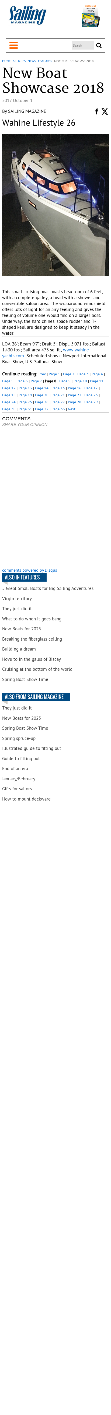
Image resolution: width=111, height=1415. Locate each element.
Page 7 (36, 381)
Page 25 (25, 402)
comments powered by (29, 570)
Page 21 (58, 395)
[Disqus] (55, 498)
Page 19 (25, 395)
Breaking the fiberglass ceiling (32, 639)
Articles (19, 61)
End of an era (15, 768)
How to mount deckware (26, 799)
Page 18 (9, 395)
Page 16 (74, 388)
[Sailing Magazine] (27, 18)
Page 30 (9, 409)
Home (6, 61)
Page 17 (91, 388)
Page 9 (65, 381)
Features (45, 61)
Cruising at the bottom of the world (37, 669)
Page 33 (58, 409)
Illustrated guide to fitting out (31, 748)
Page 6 (22, 381)
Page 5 (7, 381)
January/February (18, 779)
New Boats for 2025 (21, 629)
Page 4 (97, 374)
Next (71, 409)
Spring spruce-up (19, 738)
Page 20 (41, 395)
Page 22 (74, 395)
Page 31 (25, 409)
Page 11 (96, 381)
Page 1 (54, 374)
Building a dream (19, 649)
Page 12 (9, 388)
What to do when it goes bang (31, 619)
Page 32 (41, 409)
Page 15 (58, 388)
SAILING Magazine (27, 111)
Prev (42, 374)
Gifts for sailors (17, 789)
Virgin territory (17, 599)
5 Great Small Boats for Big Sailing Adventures (47, 588)
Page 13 (25, 388)
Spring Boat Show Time (25, 679)
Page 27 (58, 402)
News (32, 61)
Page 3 (83, 374)
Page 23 (91, 395)
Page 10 (80, 381)
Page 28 (74, 402)
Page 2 (68, 374)
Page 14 (41, 388)
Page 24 (9, 402)
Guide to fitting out (21, 758)
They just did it (17, 609)
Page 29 (91, 402)
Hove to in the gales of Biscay (31, 659)
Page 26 (41, 402)
